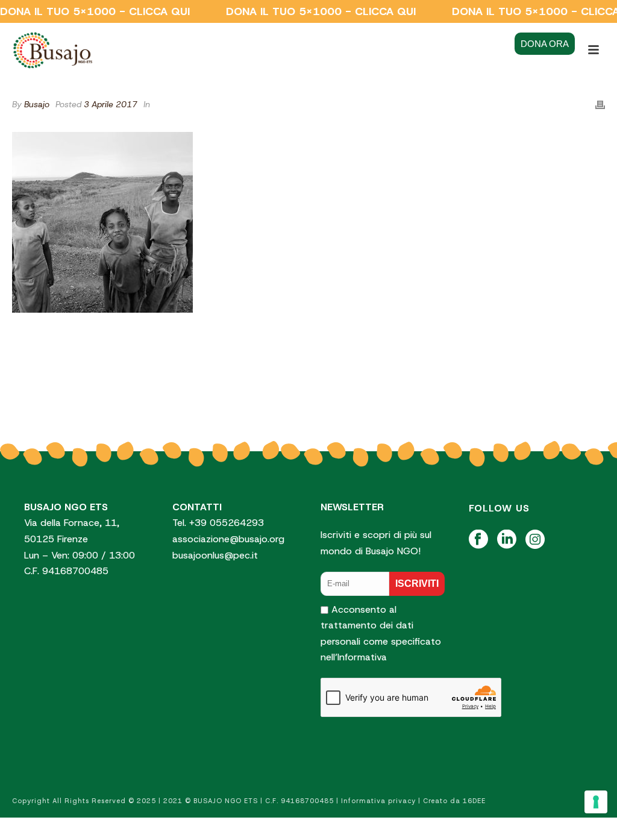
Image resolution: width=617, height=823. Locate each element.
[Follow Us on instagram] (535, 540)
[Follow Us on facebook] (478, 540)
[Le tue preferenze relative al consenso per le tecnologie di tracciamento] (595, 801)
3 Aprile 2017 (110, 104)
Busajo (36, 104)
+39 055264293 (228, 522)
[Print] (600, 104)
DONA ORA (545, 44)
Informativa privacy (378, 800)
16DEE (474, 800)
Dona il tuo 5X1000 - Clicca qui (95, 11)
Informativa (362, 657)
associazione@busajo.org (228, 539)
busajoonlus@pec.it (215, 555)
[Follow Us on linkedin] (506, 540)
